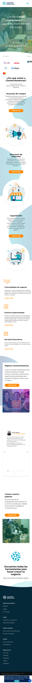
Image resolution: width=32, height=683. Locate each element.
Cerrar (16, 681)
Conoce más (16, 110)
